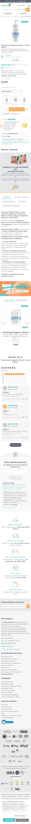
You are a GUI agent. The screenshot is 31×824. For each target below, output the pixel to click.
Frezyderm (4, 766)
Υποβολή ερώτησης (15, 477)
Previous (3, 321)
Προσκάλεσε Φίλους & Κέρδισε (11, 686)
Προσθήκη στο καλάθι (18, 109)
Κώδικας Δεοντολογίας (9, 796)
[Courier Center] (12, 761)
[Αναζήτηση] (28, 10)
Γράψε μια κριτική (15, 444)
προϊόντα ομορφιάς (7, 631)
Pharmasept (15, 60)
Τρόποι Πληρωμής (7, 656)
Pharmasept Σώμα (7, 144)
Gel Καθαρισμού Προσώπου (17, 140)
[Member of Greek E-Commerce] (10, 773)
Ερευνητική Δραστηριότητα (10, 711)
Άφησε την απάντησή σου (10, 507)
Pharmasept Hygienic (8, 142)
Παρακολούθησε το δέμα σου (10, 663)
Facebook (2, 649)
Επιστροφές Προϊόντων (8, 661)
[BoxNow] (27, 756)
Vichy (18, 768)
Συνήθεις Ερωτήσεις (7, 665)
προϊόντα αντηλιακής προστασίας (18, 633)
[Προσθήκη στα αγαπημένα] (26, 109)
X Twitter (15, 649)
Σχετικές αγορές (9, 300)
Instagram (4, 649)
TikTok (7, 649)
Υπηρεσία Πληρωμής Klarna (10, 697)
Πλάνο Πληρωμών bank (10, 695)
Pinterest (13, 649)
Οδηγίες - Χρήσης (21, 197)
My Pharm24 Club (7, 682)
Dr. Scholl (27, 766)
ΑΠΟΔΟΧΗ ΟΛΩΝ (9, 819)
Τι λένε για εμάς (6, 707)
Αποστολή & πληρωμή (11, 206)
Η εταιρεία (4, 704)
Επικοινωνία (5, 667)
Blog (2, 713)
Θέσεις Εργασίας (6, 709)
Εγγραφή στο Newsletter (9, 669)
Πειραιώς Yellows (6, 692)
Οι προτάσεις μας (21, 300)
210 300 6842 (8, 638)
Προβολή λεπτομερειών (20, 815)
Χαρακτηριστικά (9, 201)
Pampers (23, 768)
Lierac (10, 766)
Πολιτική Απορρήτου (17, 794)
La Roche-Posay (10, 768)
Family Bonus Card (7, 684)
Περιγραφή (7, 197)
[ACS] (20, 761)
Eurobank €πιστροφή (8, 690)
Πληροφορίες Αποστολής (9, 659)
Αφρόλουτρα (5, 140)
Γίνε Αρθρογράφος (7, 717)
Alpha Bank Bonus (7, 688)
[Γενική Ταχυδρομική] (11, 756)
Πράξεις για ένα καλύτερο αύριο (11, 715)
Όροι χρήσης (5, 794)
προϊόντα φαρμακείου (19, 627)
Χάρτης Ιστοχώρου (24, 796)
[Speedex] (20, 756)
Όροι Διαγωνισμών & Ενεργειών (11, 672)
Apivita (16, 766)
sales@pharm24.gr (10, 643)
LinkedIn (18, 649)
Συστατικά (22, 201)
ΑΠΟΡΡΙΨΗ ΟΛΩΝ (22, 820)
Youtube (10, 649)
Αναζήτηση (28, 606)
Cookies (27, 794)
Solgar (21, 766)
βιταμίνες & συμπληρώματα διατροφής (13, 629)
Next (27, 321)
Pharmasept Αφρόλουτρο (21, 142)
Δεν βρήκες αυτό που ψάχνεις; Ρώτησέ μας (15, 466)
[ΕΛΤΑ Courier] (4, 756)
